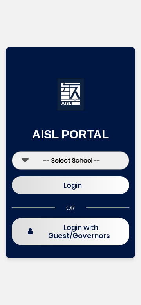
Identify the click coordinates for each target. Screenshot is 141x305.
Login (72, 185)
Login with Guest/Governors (79, 231)
